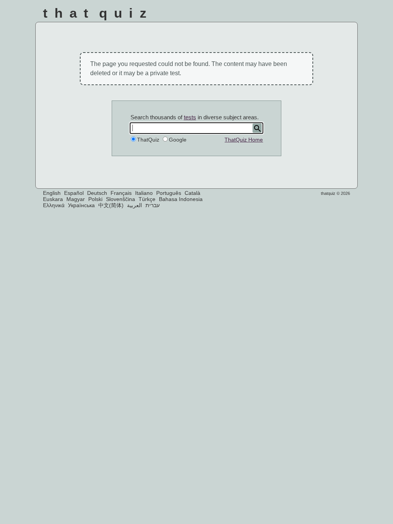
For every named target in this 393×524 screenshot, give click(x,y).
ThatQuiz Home (244, 140)
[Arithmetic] (283, 15)
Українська (81, 205)
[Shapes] (242, 15)
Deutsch (97, 193)
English (52, 193)
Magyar (75, 199)
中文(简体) (111, 205)
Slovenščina (120, 199)
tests (190, 117)
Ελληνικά (53, 205)
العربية (134, 205)
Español (74, 193)
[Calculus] (304, 15)
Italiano (144, 193)
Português (168, 193)
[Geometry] (345, 15)
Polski (95, 199)
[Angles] (263, 15)
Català (192, 193)
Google (178, 140)
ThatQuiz (148, 140)
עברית (152, 205)
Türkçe (147, 199)
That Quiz (98, 12)
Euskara (53, 199)
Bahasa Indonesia (181, 199)
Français (121, 193)
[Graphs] (324, 15)
